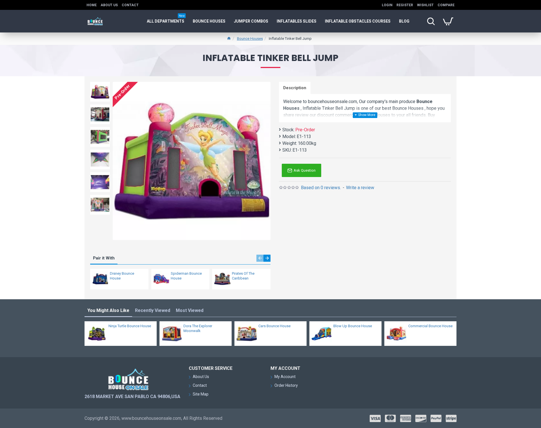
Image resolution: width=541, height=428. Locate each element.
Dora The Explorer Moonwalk (197, 328)
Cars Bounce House (274, 326)
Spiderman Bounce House (186, 275)
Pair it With (104, 258)
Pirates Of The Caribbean (243, 275)
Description (294, 87)
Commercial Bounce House (430, 326)
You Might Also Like (108, 310)
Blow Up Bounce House (352, 326)
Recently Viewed (152, 310)
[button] (259, 258)
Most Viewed (189, 310)
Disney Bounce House (122, 275)
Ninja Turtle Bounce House (129, 326)
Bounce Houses (250, 38)
